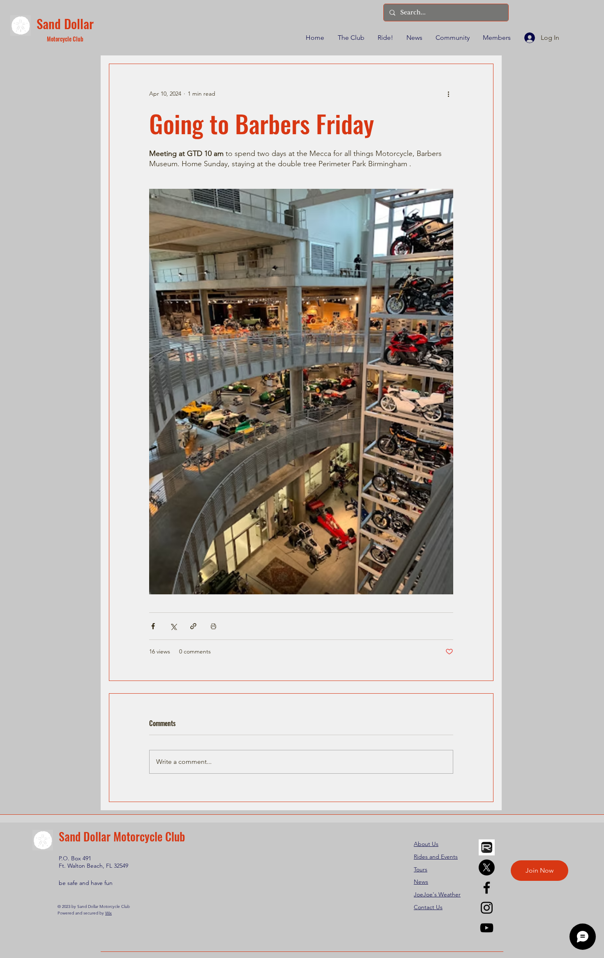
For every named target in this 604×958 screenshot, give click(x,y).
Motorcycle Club (65, 38)
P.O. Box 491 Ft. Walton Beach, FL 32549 (93, 862)
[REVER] (487, 847)
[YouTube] (487, 928)
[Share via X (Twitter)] (173, 626)
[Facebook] (487, 888)
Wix (108, 913)
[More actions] (448, 94)
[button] (350, 38)
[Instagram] (487, 908)
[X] (487, 867)
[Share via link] (193, 626)
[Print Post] (213, 626)
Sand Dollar (65, 23)
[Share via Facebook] (153, 626)
